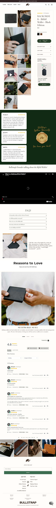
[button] (10, 374)
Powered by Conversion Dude (32, 505)
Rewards (24, 481)
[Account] (48, 4)
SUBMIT (28, 472)
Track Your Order (33, 486)
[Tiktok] (28, 485)
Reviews (24, 486)
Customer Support (33, 479)
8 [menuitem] (32, 437)
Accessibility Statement (21, 490)
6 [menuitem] (29, 437)
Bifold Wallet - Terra (23, 374)
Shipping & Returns (34, 484)
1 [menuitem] (21, 437)
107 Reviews (46, 13)
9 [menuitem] (34, 437)
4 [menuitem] (26, 437)
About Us (24, 488)
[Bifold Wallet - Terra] (41, 34)
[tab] (32, 348)
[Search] (45, 4)
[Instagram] (28, 482)
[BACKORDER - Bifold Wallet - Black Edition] (38, 34)
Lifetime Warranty (22, 484)
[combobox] (14, 358)
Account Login (23, 479)
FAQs (31, 481)
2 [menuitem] (23, 437)
